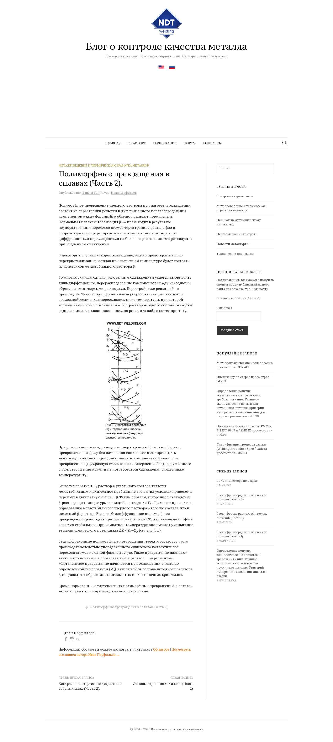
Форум (189, 143)
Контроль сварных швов (235, 196)
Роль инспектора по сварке (237, 480)
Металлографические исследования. (245, 363)
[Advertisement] (166, 108)
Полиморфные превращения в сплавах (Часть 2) (128, 607)
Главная (113, 143)
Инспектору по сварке (233, 377)
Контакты (212, 143)
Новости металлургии (233, 244)
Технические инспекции (235, 253)
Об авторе (137, 143)
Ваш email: (224, 308)
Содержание (165, 143)
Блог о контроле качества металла (166, 46)
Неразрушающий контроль (237, 234)
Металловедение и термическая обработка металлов (104, 165)
